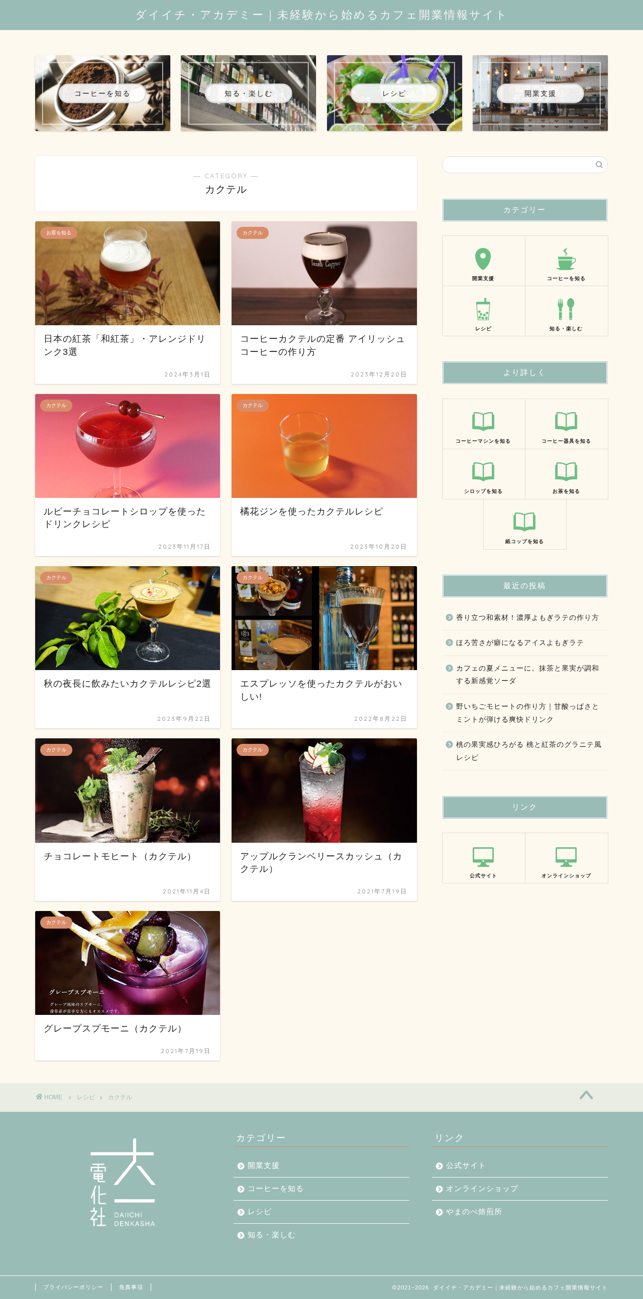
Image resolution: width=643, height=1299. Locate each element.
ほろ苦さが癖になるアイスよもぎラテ (520, 642)
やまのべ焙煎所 (474, 1211)
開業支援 (264, 1165)
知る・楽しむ (272, 1234)
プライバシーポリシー (73, 1287)
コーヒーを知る (276, 1188)
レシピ (86, 1097)
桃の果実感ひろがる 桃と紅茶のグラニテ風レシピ (529, 751)
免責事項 (131, 1287)
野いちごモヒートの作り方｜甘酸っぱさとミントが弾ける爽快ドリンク (527, 713)
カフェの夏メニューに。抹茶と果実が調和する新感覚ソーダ (527, 675)
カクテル (120, 1097)
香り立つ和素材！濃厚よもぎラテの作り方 (527, 617)
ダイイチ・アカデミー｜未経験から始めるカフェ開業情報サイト (321, 14)
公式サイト (466, 1165)
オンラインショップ (482, 1188)
